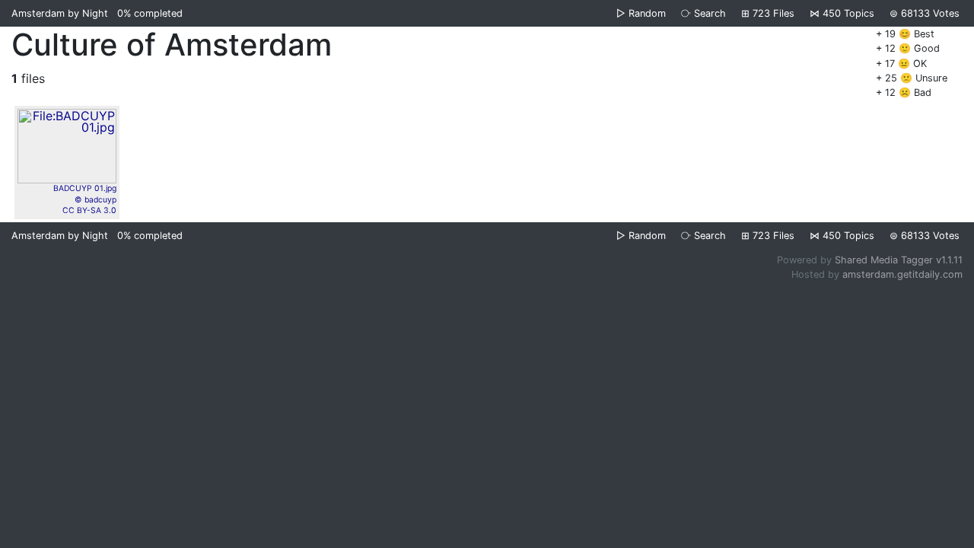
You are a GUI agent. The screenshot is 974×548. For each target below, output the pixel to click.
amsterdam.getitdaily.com (902, 274)
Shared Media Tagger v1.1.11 (899, 260)
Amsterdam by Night (59, 13)
